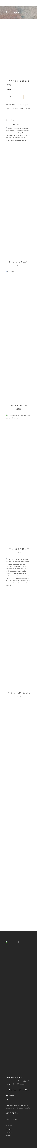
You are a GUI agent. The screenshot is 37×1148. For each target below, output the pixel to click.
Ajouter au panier (15, 97)
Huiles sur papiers (22, 104)
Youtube (8, 1135)
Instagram (9, 1132)
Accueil (8, 1119)
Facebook (8, 1129)
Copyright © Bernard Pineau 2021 (15, 1084)
